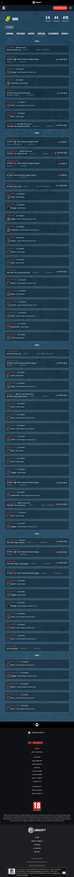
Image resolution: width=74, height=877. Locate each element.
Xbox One (37, 767)
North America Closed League (25, 363)
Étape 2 (33, 154)
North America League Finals (27, 142)
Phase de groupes (42, 50)
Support (37, 852)
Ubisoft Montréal (37, 752)
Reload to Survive (43, 186)
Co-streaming (58, 8)
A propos (37, 844)
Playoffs (30, 95)
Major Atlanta (19, 543)
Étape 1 (26, 50)
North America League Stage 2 (28, 163)
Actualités (37, 848)
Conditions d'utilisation (37, 865)
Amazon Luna (37, 781)
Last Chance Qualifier (45, 354)
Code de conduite (37, 793)
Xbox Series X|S (37, 764)
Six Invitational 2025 (22, 273)
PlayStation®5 (37, 771)
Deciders (23, 485)
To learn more (56, 873)
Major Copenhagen (21, 564)
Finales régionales (14, 144)
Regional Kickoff (13, 95)
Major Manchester (20, 396)
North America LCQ (14, 354)
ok (64, 872)
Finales (23, 62)
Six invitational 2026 (22, 126)
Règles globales (37, 790)
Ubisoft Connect (37, 841)
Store (37, 837)
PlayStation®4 (37, 774)
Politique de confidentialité (37, 862)
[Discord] (37, 725)
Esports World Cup (14, 50)
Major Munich (22, 154)
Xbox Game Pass (37, 760)
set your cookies (23, 875)
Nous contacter (37, 858)
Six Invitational (20, 505)
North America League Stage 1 (28, 59)
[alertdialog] (37, 872)
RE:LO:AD (17, 187)
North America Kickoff (22, 93)
